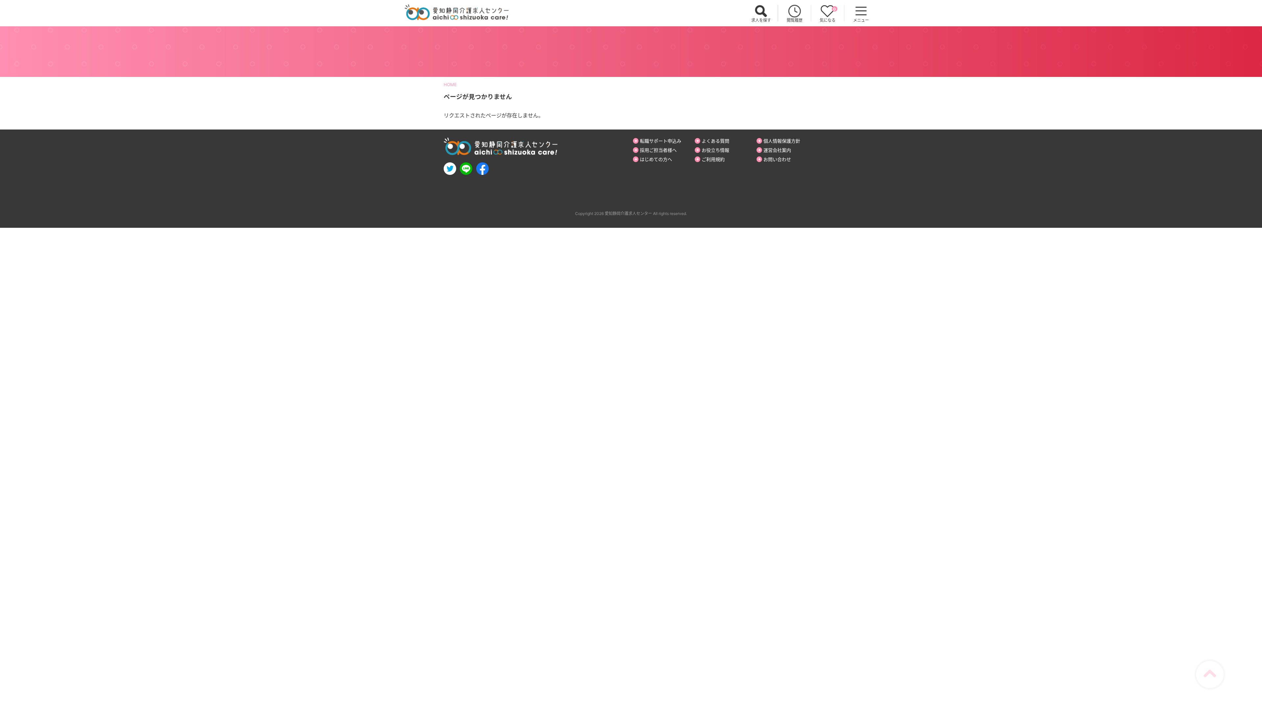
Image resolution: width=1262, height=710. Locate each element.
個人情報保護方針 (781, 141)
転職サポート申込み (660, 141)
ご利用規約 (713, 159)
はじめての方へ (656, 159)
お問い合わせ (777, 159)
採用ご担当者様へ (658, 150)
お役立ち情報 (715, 150)
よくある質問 (715, 141)
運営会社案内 (777, 150)
